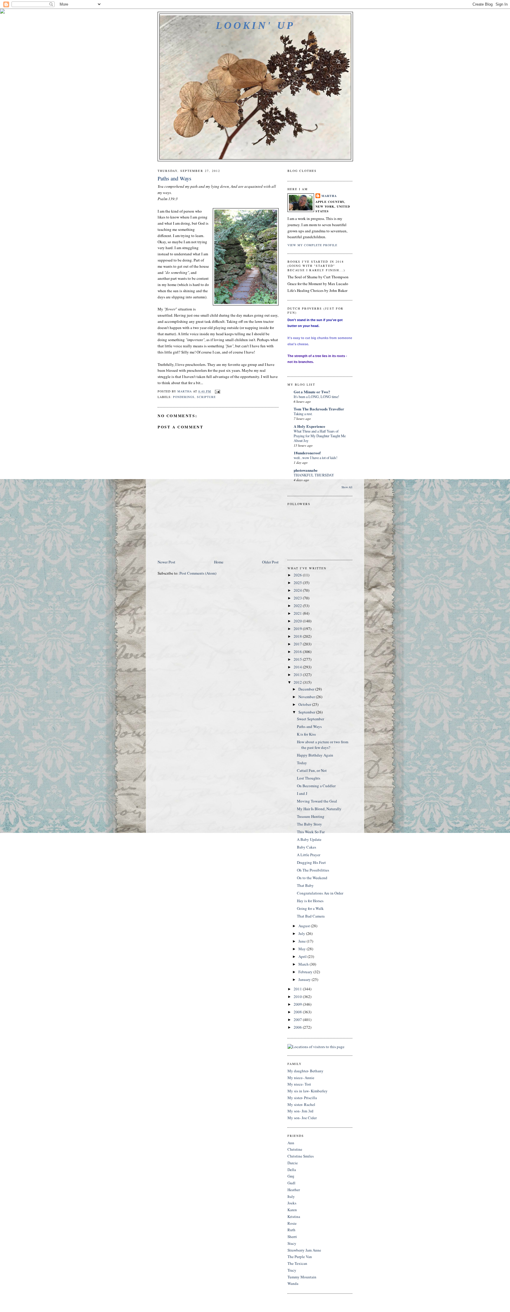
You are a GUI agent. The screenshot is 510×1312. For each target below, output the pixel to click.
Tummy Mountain (301, 1277)
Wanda (292, 1283)
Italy (291, 1196)
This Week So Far (311, 831)
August (304, 925)
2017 (298, 644)
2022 (298, 605)
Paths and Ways (309, 726)
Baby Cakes (306, 847)
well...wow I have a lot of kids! (315, 457)
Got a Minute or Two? (312, 391)
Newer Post (166, 562)
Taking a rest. (303, 413)
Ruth (291, 1229)
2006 (298, 1027)
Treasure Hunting (310, 816)
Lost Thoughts (308, 778)
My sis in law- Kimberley (307, 1091)
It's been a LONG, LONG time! (316, 396)
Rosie (292, 1223)
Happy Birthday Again (315, 755)
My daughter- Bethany (305, 1070)
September (307, 712)
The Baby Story (309, 824)
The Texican (297, 1263)
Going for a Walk (310, 908)
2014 (298, 667)
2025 (298, 582)
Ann (290, 1142)
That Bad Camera (311, 916)
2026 (298, 575)
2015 (298, 659)
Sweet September (310, 718)
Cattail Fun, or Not (312, 770)
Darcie (292, 1162)
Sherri (292, 1236)
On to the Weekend (312, 877)
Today (302, 762)
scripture (206, 397)
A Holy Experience (309, 426)
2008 (298, 1012)
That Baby (305, 885)
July (302, 933)
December (306, 689)
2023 (298, 598)
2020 (298, 621)
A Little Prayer (308, 854)
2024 (298, 590)
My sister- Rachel (301, 1104)
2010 (298, 996)
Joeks (291, 1203)
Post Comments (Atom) (197, 573)
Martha (329, 196)
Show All (346, 487)
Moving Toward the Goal (317, 801)
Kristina (293, 1216)
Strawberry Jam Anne (304, 1250)
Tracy (291, 1270)
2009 (298, 1004)
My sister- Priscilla (302, 1097)
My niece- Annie (300, 1077)
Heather (293, 1189)
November (307, 696)
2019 (298, 628)
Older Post (270, 562)
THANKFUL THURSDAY (314, 475)
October (305, 704)
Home (218, 562)
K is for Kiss (306, 734)
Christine (294, 1149)
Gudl (291, 1183)
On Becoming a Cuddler (316, 785)
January (305, 979)
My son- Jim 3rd (300, 1111)
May (302, 948)
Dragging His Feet (311, 862)
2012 (298, 682)
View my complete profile (312, 245)
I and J (302, 793)
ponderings (183, 397)
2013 (298, 674)
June (302, 941)
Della (291, 1169)
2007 (298, 1019)
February (305, 971)
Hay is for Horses (310, 900)
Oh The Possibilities (313, 870)
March (304, 964)
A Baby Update (309, 839)
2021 (298, 613)
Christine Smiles (300, 1156)
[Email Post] (217, 391)
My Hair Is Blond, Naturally (319, 808)
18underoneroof (307, 453)
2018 (298, 636)
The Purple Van (299, 1256)
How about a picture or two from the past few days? (322, 744)
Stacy (291, 1243)
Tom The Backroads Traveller (319, 409)
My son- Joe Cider (302, 1117)
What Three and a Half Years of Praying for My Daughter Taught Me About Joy (320, 436)
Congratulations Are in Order (320, 893)
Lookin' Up (255, 25)
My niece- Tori (299, 1084)
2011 (298, 989)
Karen (292, 1209)
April (303, 956)
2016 (298, 651)
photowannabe (306, 470)
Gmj (290, 1176)
